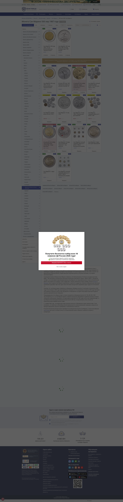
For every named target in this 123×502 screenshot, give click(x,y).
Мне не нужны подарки (61, 266)
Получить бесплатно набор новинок (61, 262)
